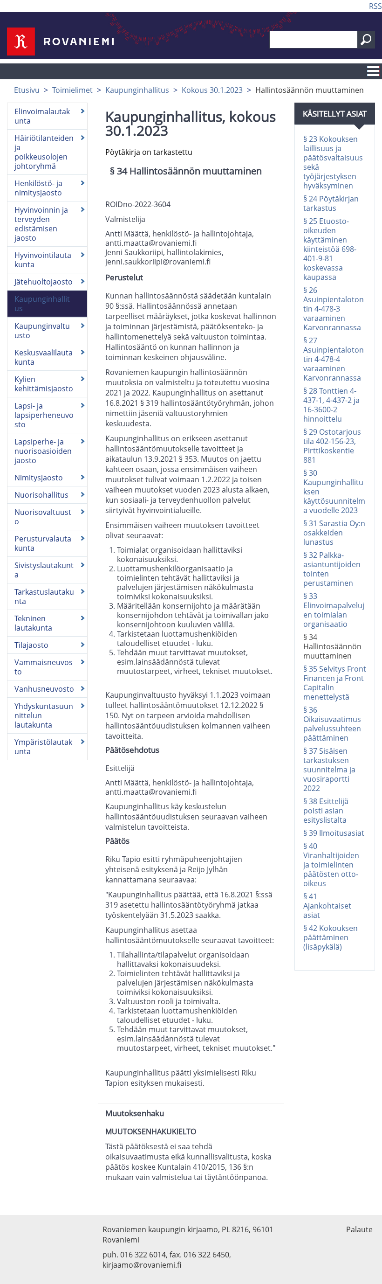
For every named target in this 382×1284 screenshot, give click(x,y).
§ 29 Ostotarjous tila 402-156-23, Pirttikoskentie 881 (332, 446)
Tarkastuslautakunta (44, 596)
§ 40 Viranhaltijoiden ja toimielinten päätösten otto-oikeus (331, 864)
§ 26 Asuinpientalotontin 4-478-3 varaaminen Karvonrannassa (333, 308)
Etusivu (27, 90)
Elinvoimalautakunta (42, 116)
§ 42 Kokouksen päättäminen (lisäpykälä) (330, 937)
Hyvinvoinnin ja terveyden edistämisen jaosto (41, 224)
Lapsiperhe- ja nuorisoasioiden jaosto (43, 451)
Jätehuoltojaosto (43, 282)
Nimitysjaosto (38, 477)
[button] (366, 40)
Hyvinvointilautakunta (42, 260)
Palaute (359, 1229)
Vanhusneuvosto (44, 689)
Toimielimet (72, 90)
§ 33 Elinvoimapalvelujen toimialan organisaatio (333, 610)
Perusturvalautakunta (42, 543)
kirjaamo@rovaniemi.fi (141, 1265)
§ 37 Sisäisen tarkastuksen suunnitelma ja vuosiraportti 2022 (329, 769)
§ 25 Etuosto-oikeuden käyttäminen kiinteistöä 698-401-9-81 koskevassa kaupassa (329, 249)
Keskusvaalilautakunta (43, 357)
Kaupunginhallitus (137, 90)
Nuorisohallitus (41, 495)
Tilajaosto (31, 645)
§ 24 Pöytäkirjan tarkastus (331, 203)
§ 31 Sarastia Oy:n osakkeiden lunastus (334, 533)
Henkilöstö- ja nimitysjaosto (38, 188)
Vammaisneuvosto (43, 667)
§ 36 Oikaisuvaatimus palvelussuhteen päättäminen (332, 724)
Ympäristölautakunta (43, 747)
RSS (375, 6)
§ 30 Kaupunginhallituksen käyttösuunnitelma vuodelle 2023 (334, 491)
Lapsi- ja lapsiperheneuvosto (44, 415)
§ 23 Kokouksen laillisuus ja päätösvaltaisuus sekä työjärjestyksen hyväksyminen (333, 162)
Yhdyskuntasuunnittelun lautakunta (43, 715)
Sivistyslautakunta (44, 570)
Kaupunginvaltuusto (42, 330)
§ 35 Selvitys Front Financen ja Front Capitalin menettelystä (334, 682)
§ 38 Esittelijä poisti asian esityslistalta (325, 811)
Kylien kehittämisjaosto (43, 384)
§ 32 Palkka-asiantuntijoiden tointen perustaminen (332, 569)
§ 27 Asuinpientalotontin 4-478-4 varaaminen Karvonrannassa (333, 359)
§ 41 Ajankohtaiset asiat (327, 906)
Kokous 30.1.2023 (212, 90)
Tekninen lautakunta (33, 623)
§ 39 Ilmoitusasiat (333, 833)
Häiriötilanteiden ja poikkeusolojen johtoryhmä (44, 152)
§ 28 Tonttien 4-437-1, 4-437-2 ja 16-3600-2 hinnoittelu (331, 404)
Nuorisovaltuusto (42, 517)
